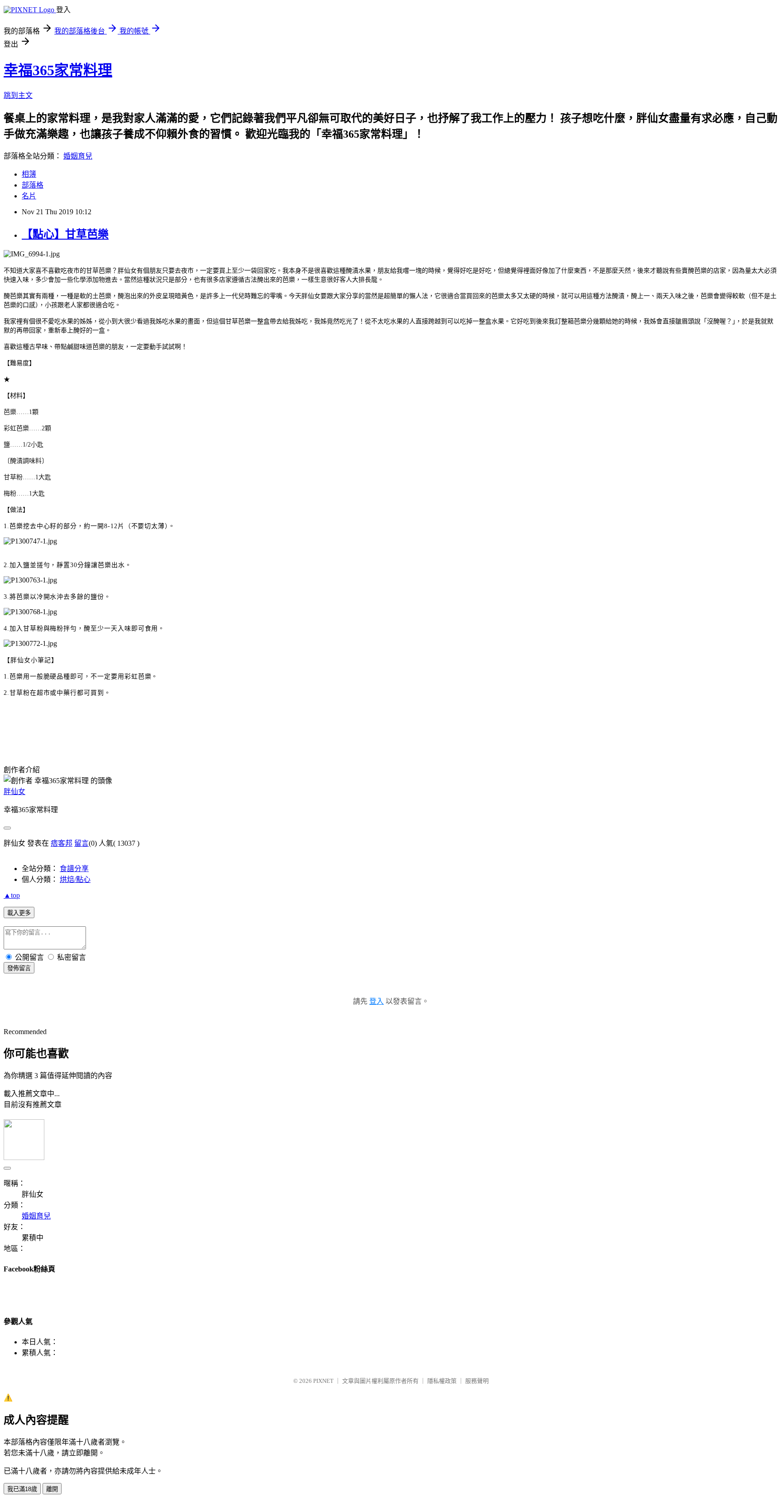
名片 (29, 196)
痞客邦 (61, 843)
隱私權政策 (442, 1380)
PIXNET (323, 1380)
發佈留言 (19, 968)
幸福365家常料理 (58, 70)
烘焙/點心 (75, 879)
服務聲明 (477, 1380)
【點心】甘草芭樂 (65, 234)
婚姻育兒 (77, 156)
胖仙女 (14, 791)
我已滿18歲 (22, 1489)
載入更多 (19, 913)
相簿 (29, 174)
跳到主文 (18, 95)
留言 (81, 843)
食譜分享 (74, 868)
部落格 (32, 185)
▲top (12, 895)
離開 (52, 1489)
